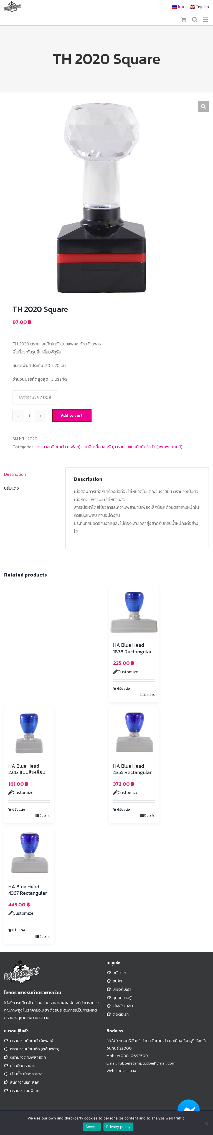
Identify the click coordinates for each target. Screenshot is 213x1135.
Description (15, 474)
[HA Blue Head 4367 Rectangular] (29, 853)
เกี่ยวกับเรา (122, 989)
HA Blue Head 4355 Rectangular (132, 769)
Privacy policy (118, 1126)
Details (149, 694)
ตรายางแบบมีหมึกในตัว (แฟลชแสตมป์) (148, 446)
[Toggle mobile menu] (206, 19)
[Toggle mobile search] (194, 19)
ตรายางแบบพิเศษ (25, 1090)
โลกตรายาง (126, 1070)
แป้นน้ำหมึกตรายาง (26, 1074)
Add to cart (72, 415)
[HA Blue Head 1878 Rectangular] (134, 611)
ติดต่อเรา (121, 1014)
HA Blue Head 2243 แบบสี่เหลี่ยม (26, 769)
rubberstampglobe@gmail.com (147, 1063)
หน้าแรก (119, 972)
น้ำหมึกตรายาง (23, 1065)
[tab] (30, 474)
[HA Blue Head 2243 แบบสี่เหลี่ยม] (29, 732)
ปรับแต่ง (11, 488)
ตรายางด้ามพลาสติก (28, 1057)
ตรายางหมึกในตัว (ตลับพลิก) (34, 1049)
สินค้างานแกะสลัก (24, 1082)
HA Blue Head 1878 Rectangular (132, 648)
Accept (91, 1126)
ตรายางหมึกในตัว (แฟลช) (31, 1040)
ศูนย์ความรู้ (122, 997)
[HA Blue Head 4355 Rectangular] (134, 732)
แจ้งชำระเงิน (123, 1006)
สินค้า (117, 981)
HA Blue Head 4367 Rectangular (27, 890)
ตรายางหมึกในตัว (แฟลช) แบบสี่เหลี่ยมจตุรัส (74, 446)
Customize (128, 671)
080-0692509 (134, 1055)
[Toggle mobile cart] (183, 19)
